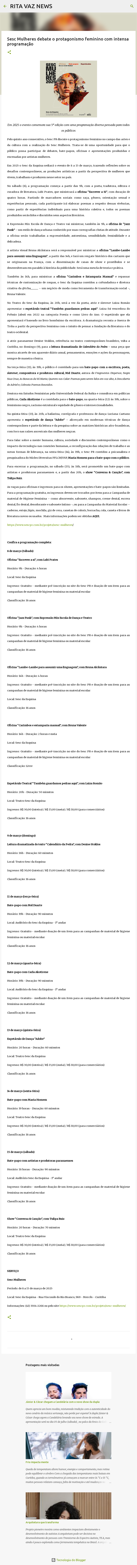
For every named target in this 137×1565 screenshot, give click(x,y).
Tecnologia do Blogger (71, 1560)
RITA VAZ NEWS (31, 6)
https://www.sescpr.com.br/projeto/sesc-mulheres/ (92, 1305)
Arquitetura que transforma (42, 1522)
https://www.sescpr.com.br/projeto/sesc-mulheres (40, 525)
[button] (9, 52)
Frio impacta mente (37, 1462)
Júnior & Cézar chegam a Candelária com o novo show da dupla (63, 1402)
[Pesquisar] (57, 6)
